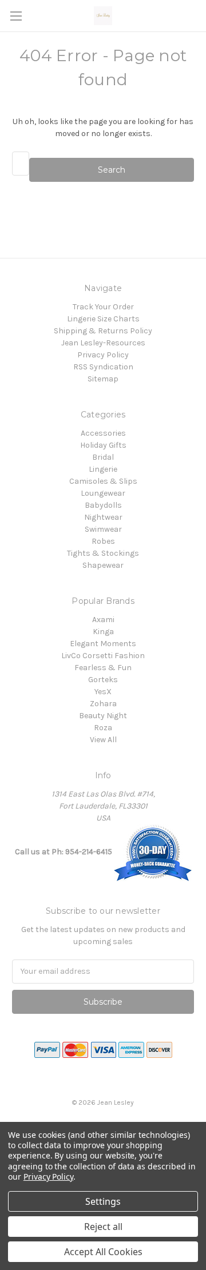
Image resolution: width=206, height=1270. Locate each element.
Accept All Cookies (103, 1251)
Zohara (103, 703)
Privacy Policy (103, 355)
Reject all (103, 1226)
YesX (103, 691)
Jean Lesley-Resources (103, 343)
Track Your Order (103, 307)
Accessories (103, 433)
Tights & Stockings (103, 553)
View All (103, 740)
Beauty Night (103, 715)
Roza (103, 727)
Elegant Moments (103, 643)
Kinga (103, 631)
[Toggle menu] (15, 15)
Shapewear (103, 565)
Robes (103, 541)
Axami (103, 619)
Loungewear (103, 493)
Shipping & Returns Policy (103, 331)
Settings (103, 1201)
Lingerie (103, 469)
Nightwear (103, 517)
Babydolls (103, 505)
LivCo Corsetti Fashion (103, 655)
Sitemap (103, 379)
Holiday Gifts (103, 445)
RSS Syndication (103, 367)
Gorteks (103, 679)
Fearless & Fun (103, 667)
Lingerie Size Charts (103, 319)
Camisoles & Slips (103, 481)
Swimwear (103, 529)
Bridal (103, 457)
